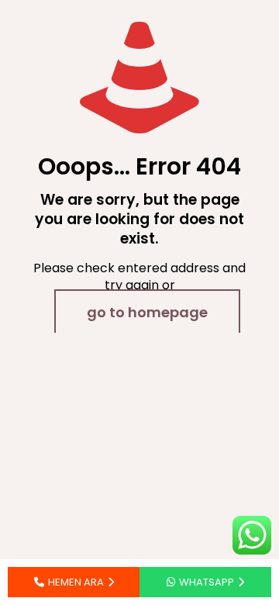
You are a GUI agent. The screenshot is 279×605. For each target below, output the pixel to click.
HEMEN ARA (76, 582)
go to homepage (147, 312)
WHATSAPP (206, 582)
